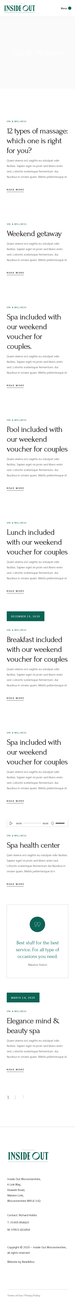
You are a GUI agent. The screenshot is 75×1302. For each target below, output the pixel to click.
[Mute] (52, 823)
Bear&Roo (28, 1262)
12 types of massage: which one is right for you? (37, 140)
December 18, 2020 (28, 207)
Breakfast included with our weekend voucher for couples (37, 649)
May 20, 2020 (24, 812)
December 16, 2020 (28, 403)
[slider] (61, 823)
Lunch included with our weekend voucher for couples (37, 542)
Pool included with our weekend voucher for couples (37, 439)
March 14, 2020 (23, 997)
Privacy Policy (32, 1295)
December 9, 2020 (27, 716)
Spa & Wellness (16, 121)
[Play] (11, 823)
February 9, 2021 (27, 104)
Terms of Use (15, 1295)
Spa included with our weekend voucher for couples (37, 752)
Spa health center (33, 845)
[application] (37, 823)
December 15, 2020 (25, 616)
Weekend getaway (34, 233)
